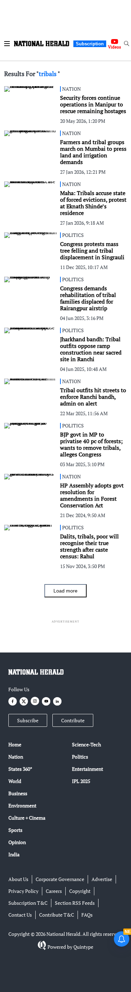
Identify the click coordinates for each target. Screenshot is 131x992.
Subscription (90, 43)
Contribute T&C (56, 914)
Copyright (79, 891)
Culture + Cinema (26, 817)
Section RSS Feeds (75, 903)
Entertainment (87, 769)
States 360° (20, 769)
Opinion (17, 842)
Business (17, 793)
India (14, 854)
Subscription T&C (28, 903)
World (14, 781)
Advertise (102, 879)
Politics (80, 756)
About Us (18, 879)
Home (14, 744)
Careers (54, 891)
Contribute (73, 720)
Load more (65, 591)
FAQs (87, 914)
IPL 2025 (81, 781)
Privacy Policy (23, 891)
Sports (15, 830)
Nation (15, 756)
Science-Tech (86, 744)
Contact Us (20, 914)
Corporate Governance (60, 879)
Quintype (83, 946)
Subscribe (27, 720)
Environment (22, 805)
